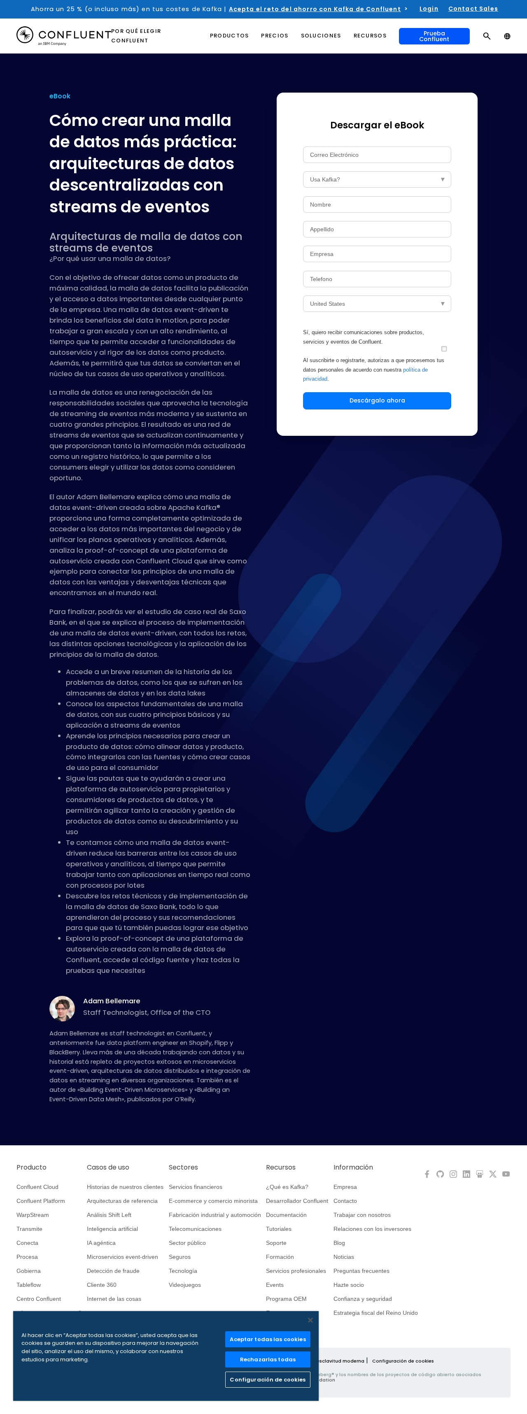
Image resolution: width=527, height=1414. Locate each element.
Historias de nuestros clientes (125, 1187)
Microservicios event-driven (122, 1257)
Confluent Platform (40, 1201)
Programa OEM (286, 1298)
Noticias (343, 1257)
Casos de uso (108, 1167)
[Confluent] (63, 36)
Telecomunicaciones (195, 1229)
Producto (31, 1167)
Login (429, 9)
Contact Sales (473, 9)
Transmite (29, 1229)
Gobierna (28, 1270)
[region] (166, 1356)
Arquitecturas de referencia (122, 1201)
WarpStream (32, 1215)
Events (275, 1284)
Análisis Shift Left (109, 1215)
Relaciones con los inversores (372, 1229)
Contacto (345, 1201)
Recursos (281, 1167)
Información (353, 1167)
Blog (339, 1243)
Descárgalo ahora (377, 400)
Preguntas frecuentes (361, 1270)
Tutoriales (278, 1229)
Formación (280, 1257)
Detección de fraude (113, 1270)
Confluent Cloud (37, 1187)
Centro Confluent (38, 1298)
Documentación (286, 1215)
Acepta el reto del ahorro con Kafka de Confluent (315, 9)
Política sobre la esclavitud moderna (320, 1361)
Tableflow (28, 1284)
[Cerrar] (310, 1320)
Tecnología (183, 1270)
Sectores (183, 1167)
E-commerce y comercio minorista (213, 1201)
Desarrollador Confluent (297, 1201)
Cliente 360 (102, 1284)
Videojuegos (185, 1284)
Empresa (345, 1187)
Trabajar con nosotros (362, 1215)
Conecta (27, 1243)
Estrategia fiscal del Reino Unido (375, 1312)
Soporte (276, 1243)
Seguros (180, 1257)
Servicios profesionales (296, 1270)
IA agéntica (101, 1243)
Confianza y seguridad (362, 1298)
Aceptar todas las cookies (267, 1339)
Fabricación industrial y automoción (215, 1215)
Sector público (187, 1243)
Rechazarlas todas (268, 1359)
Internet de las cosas (114, 1298)
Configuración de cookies (403, 1361)
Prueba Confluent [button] (434, 36)
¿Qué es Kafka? (287, 1187)
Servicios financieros (195, 1187)
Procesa (27, 1257)
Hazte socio (348, 1284)
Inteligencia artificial (112, 1229)
